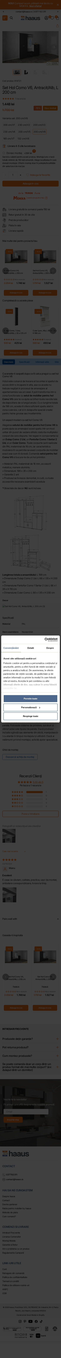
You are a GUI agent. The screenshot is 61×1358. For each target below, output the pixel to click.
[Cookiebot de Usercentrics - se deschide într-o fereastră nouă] (45, 640)
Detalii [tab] (30, 648)
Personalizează (29, 707)
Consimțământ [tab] (11, 648)
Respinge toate (30, 716)
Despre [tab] (50, 648)
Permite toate (30, 698)
